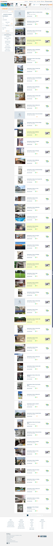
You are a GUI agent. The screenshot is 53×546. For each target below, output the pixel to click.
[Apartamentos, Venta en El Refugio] (20, 255)
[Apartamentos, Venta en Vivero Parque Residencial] (20, 60)
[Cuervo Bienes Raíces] (4, 4)
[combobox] (7, 11)
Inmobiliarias (31, 1)
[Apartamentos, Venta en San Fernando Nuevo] (20, 386)
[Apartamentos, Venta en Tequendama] (20, 50)
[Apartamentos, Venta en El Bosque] (20, 151)
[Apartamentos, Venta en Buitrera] (20, 227)
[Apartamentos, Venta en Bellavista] (20, 161)
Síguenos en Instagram (31, 529)
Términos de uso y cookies (9, 539)
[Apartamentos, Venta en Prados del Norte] (20, 433)
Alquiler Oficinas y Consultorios (21, 526)
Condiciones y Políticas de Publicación (10, 536)
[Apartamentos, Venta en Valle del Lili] (20, 106)
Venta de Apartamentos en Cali (11, 522)
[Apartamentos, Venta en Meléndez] (20, 132)
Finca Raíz (26, 1)
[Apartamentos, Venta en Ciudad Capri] (20, 69)
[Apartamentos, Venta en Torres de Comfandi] (20, 115)
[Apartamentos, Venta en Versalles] (20, 442)
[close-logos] (26, 6)
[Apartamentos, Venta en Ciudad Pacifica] (20, 41)
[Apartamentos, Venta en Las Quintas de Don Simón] (20, 13)
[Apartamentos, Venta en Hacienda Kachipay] (20, 170)
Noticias (35, 1)
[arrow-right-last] (41, 515)
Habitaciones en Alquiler (21, 525)
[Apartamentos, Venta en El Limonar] (20, 470)
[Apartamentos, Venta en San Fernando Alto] (20, 180)
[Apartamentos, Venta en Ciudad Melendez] (20, 78)
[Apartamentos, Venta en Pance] (20, 310)
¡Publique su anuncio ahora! (42, 521)
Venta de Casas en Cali (10, 521)
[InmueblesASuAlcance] (47, 13)
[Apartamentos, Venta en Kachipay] (20, 246)
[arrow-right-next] (39, 515)
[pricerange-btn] (11, 23)
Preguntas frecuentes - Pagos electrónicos (10, 540)
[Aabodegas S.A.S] (17, 4)
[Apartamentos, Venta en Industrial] (20, 264)
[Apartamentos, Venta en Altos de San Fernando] (20, 376)
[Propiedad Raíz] (37, 4)
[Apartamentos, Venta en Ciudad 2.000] (20, 320)
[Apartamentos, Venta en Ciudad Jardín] (20, 96)
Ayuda (31, 526)
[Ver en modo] (45, 9)
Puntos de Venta (31, 522)
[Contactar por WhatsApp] (35, 16)
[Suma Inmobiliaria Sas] (23, 4)
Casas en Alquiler (21, 522)
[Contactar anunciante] (36, 16)
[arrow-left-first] (24, 515)
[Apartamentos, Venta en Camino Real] (20, 302)
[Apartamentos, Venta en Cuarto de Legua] (20, 31)
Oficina (31, 521)
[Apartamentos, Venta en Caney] (20, 198)
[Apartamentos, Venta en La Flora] (20, 189)
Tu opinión (52, 272)
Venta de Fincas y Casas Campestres (10, 526)
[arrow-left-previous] (26, 515)
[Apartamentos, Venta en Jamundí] (20, 22)
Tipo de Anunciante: (4, 27)
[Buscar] (12, 11)
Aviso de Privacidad (8, 538)
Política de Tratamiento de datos (9, 537)
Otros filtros (7, 25)
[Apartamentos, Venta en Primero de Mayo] (20, 123)
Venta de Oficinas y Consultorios (10, 525)
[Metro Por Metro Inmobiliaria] (30, 4)
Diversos (42, 526)
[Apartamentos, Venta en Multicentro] (20, 88)
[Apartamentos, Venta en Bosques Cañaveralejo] (20, 508)
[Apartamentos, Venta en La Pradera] (20, 480)
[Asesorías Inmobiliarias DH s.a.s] (50, 4)
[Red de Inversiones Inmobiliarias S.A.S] (10, 4)
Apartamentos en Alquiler (21, 521)
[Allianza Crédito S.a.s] (43, 4)
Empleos (42, 525)
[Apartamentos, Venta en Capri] (20, 217)
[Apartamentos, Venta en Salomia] (20, 283)
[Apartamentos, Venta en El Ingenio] (20, 142)
